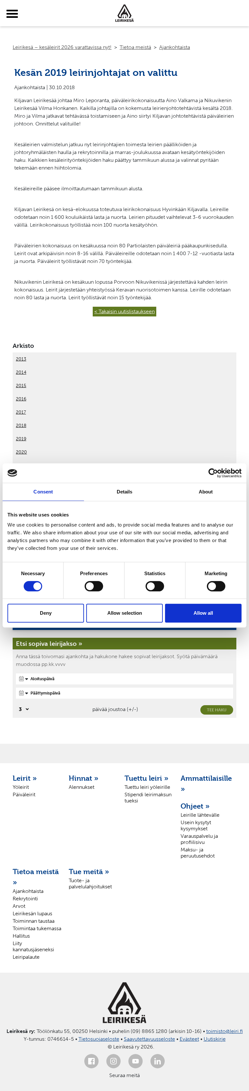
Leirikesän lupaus (32, 913)
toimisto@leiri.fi (224, 1031)
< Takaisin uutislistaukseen (124, 311)
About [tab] (206, 491)
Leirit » (25, 778)
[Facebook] (91, 1061)
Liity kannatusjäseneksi (33, 946)
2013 (21, 359)
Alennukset (81, 787)
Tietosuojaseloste (98, 1039)
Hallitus (21, 936)
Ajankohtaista (174, 47)
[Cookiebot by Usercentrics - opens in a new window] (213, 473)
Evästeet (189, 1039)
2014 (21, 372)
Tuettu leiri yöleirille (147, 787)
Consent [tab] (43, 491)
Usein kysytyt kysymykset (196, 825)
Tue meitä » (89, 871)
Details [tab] (125, 491)
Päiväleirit (24, 794)
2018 (21, 425)
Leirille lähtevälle (200, 815)
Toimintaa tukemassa (37, 928)
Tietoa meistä (135, 47)
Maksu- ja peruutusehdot (198, 853)
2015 (21, 385)
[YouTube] (135, 1061)
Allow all (203, 613)
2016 (21, 399)
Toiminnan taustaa (33, 921)
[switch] (94, 586)
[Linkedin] (157, 1061)
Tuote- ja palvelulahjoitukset (90, 883)
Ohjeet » (195, 806)
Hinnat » (84, 778)
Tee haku (217, 709)
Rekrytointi (25, 898)
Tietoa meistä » (36, 876)
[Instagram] (113, 1061)
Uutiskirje (215, 1039)
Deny (46, 613)
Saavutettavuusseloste (149, 1039)
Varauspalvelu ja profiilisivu (199, 839)
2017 (21, 412)
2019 (21, 439)
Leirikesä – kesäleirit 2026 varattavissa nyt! (62, 47)
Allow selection (124, 613)
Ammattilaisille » (205, 783)
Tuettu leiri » (146, 778)
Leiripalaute (26, 957)
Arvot (19, 906)
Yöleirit (21, 787)
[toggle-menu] (12, 14)
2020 (21, 452)
